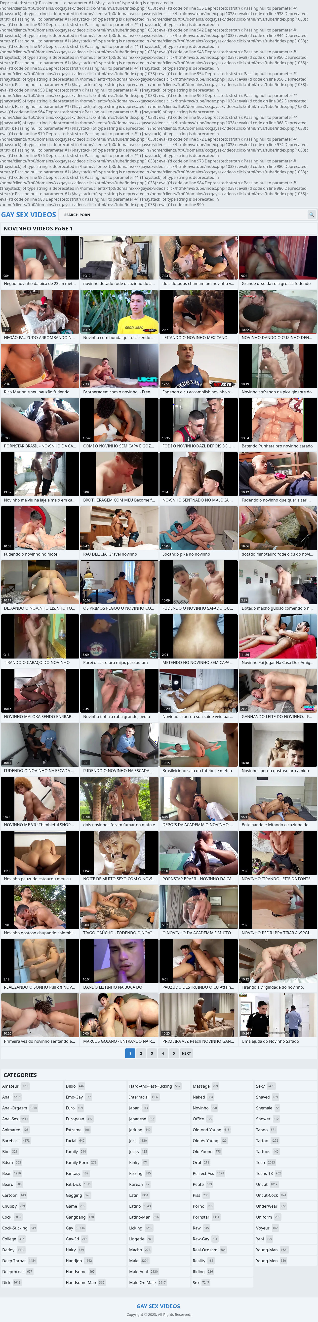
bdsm (11, 1162)
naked (203, 1097)
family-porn (81, 1162)
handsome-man (85, 1282)
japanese (141, 1119)
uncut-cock (271, 1195)
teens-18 (268, 1173)
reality (203, 1260)
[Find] (312, 214)
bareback (16, 1140)
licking (140, 1228)
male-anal (143, 1271)
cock (11, 1217)
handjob (79, 1260)
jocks (138, 1151)
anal (11, 1097)
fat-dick (78, 1184)
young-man (272, 1250)
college (13, 1239)
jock (138, 1140)
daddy (13, 1250)
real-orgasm (209, 1250)
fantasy (77, 1173)
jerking (140, 1130)
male (138, 1260)
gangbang (80, 1217)
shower (267, 1119)
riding (203, 1271)
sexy (265, 1086)
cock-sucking (19, 1228)
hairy (75, 1250)
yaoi (264, 1239)
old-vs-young (210, 1140)
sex (201, 1282)
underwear (271, 1206)
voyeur (267, 1228)
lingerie (141, 1239)
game (75, 1206)
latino (140, 1206)
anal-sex (15, 1119)
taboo (266, 1130)
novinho (205, 1108)
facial (75, 1140)
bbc (9, 1151)
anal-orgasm (19, 1108)
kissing (140, 1173)
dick (11, 1282)
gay (75, 1228)
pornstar (206, 1217)
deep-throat (19, 1260)
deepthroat (17, 1271)
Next (186, 1053)
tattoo (267, 1140)
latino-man (144, 1217)
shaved (267, 1097)
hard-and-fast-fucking (154, 1086)
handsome (80, 1271)
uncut (267, 1184)
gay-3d (76, 1239)
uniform (268, 1217)
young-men (271, 1260)
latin (138, 1195)
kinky (138, 1162)
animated (15, 1130)
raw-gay (205, 1239)
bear (11, 1173)
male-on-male (147, 1282)
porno (203, 1206)
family (76, 1151)
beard (12, 1184)
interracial (144, 1097)
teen (265, 1162)
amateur (15, 1086)
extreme (78, 1130)
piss (200, 1195)
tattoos (267, 1151)
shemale (267, 1108)
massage (205, 1086)
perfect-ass (208, 1173)
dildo (75, 1086)
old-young (207, 1151)
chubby (13, 1206)
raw (201, 1228)
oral (201, 1162)
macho (139, 1250)
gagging (78, 1195)
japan (138, 1108)
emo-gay (78, 1097)
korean (139, 1184)
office (202, 1119)
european (79, 1119)
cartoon (14, 1195)
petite (202, 1184)
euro (74, 1108)
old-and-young (211, 1130)
